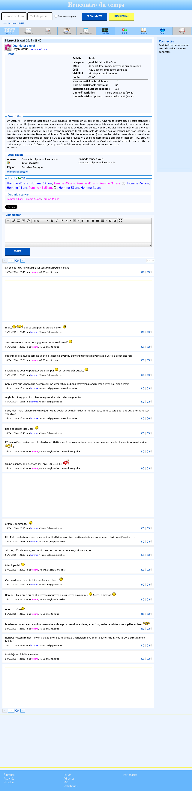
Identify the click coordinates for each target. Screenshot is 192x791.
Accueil (9, 30)
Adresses (69, 778)
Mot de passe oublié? (13, 23)
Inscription (121, 16)
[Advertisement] (39, 84)
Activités (105, 33)
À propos (9, 775)
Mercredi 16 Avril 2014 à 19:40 (23, 40)
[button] (8, 220)
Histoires (143, 33)
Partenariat (130, 775)
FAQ (66, 782)
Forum (163, 33)
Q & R (124, 33)
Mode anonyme (67, 16)
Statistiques (70, 786)
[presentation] (8, 221)
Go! (17, 260)
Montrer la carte (17, 172)
